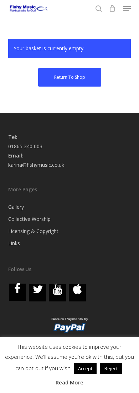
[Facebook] (17, 292)
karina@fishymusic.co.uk (36, 164)
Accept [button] (85, 368)
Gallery (16, 206)
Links (14, 243)
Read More (69, 382)
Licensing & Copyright (33, 231)
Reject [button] (111, 368)
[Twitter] (37, 292)
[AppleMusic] (77, 292)
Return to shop (69, 77)
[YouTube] (57, 292)
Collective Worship (29, 219)
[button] (127, 8)
